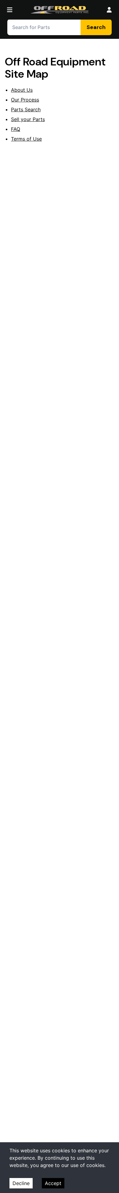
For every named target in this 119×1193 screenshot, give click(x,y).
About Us (22, 90)
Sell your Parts (28, 119)
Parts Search (26, 109)
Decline (21, 1183)
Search (96, 27)
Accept (53, 1183)
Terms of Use (26, 139)
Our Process (25, 100)
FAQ (15, 129)
